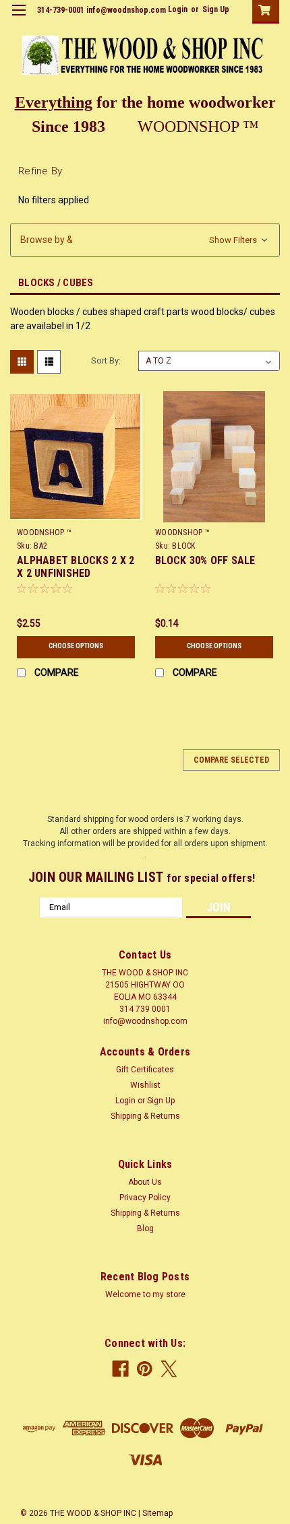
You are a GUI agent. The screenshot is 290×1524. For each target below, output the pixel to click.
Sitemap (157, 1513)
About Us (145, 1182)
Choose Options (76, 646)
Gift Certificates (145, 1069)
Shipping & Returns (145, 1116)
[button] (145, 240)
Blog (145, 1228)
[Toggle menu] (18, 18)
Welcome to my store (145, 1294)
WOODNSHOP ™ (44, 532)
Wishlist (145, 1085)
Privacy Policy (145, 1197)
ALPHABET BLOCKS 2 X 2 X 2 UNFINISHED (75, 567)
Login (177, 9)
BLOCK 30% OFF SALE (205, 560)
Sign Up (215, 9)
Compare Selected (231, 760)
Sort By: (106, 360)
